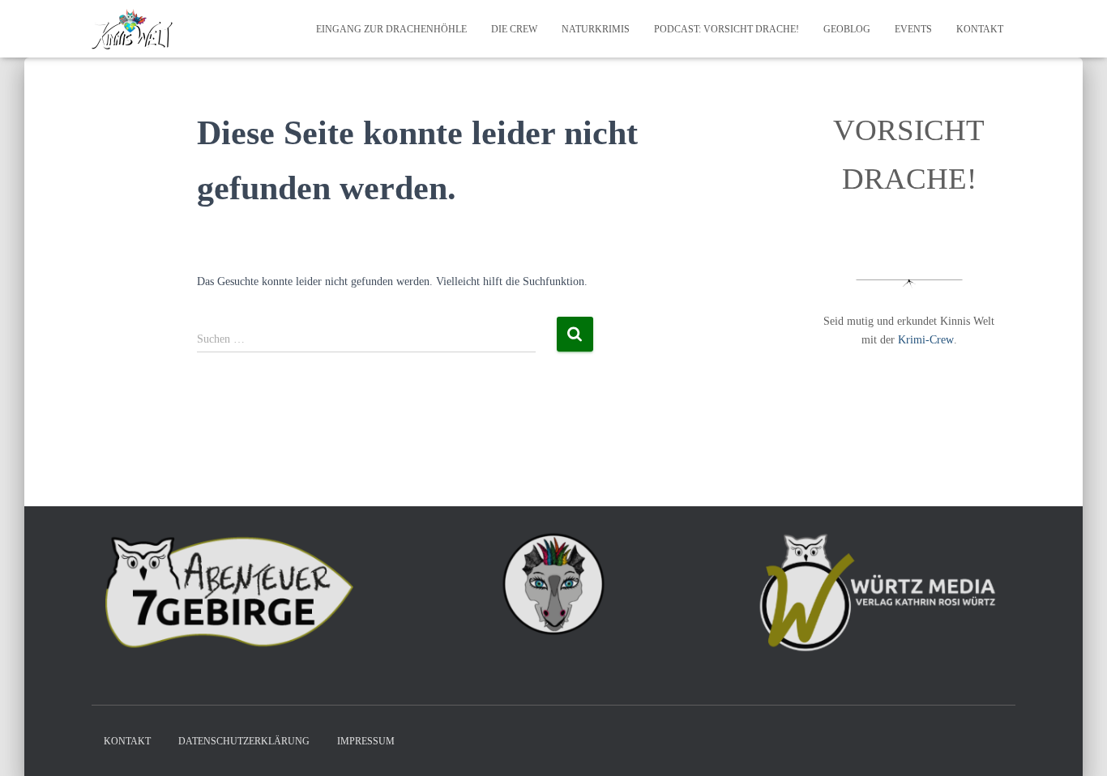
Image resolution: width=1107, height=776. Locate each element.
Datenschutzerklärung (244, 741)
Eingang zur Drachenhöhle (391, 29)
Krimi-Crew (926, 340)
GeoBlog (846, 29)
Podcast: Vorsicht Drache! (726, 29)
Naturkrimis (596, 29)
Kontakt (979, 29)
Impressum (366, 741)
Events (913, 29)
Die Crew (514, 29)
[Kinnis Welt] (132, 29)
